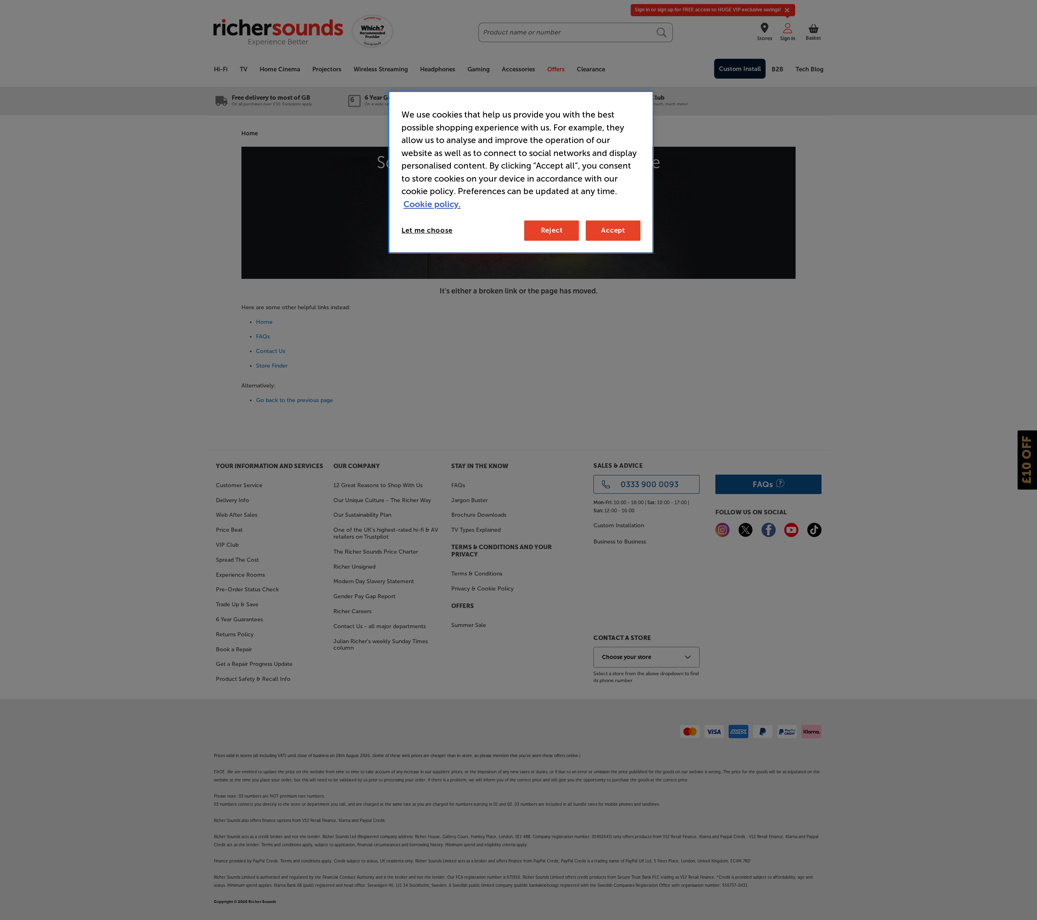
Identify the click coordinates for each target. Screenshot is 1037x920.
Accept (613, 230)
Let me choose (426, 230)
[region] (521, 172)
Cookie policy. (432, 204)
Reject (552, 230)
